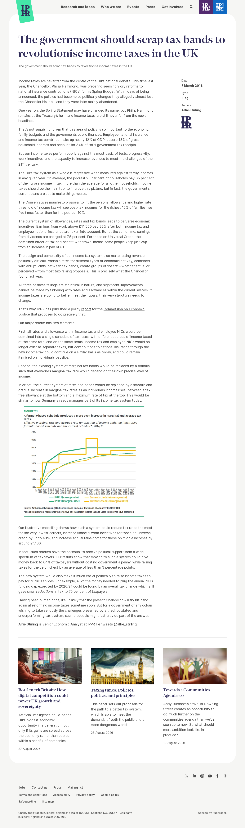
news (142, 116)
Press (150, 7)
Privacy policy (85, 794)
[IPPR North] (206, 7)
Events (133, 7)
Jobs (21, 787)
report (86, 309)
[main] (122, 385)
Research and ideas (78, 7)
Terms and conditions (32, 794)
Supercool (219, 812)
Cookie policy (110, 794)
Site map (48, 801)
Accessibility (61, 794)
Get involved (173, 7)
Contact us (39, 787)
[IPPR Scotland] (220, 7)
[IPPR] (25, 11)
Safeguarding (27, 801)
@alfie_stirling (125, 624)
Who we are (111, 7)
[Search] (191, 7)
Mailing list (75, 787)
